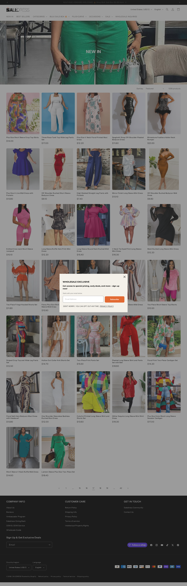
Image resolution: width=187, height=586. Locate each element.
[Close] (124, 277)
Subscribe (114, 299)
